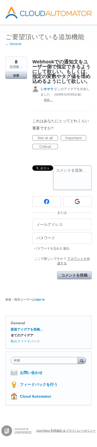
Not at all (48, 138)
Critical (48, 146)
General (18, 323)
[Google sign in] (77, 201)
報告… (48, 99)
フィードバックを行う (39, 384)
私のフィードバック (25, 341)
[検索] (82, 360)
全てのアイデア (22, 335)
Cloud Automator (35, 396)
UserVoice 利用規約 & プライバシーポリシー (66, 430)
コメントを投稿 (74, 275)
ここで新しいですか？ (62, 261)
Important (75, 138)
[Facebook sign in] (46, 201)
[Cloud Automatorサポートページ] (48, 12)
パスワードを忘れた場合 (52, 248)
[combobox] (45, 360)
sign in (40, 299)
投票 (16, 75)
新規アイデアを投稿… (27, 329)
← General (13, 44)
